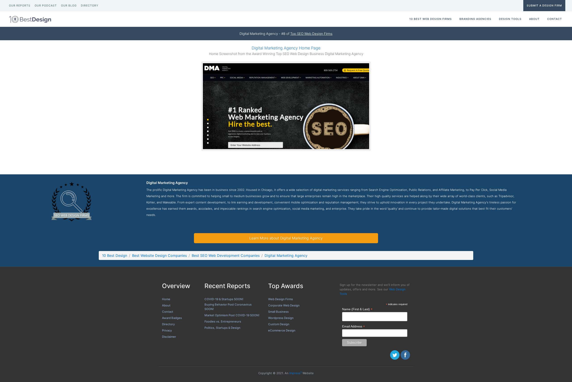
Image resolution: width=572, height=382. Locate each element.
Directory (168, 324)
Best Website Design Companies (159, 255)
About (166, 305)
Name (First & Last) (357, 309)
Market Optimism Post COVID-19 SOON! (231, 315)
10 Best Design (114, 255)
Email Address (353, 326)
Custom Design (278, 324)
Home (166, 299)
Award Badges (172, 318)
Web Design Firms (280, 299)
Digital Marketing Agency (286, 255)
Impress (295, 373)
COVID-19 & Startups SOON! (223, 299)
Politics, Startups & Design (222, 327)
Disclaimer (169, 336)
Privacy (167, 330)
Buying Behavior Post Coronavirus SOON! (228, 307)
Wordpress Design (281, 318)
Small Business (278, 311)
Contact (167, 311)
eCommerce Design (281, 330)
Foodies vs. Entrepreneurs (222, 321)
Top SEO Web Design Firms (311, 34)
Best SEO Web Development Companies (226, 255)
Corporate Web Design (284, 305)
